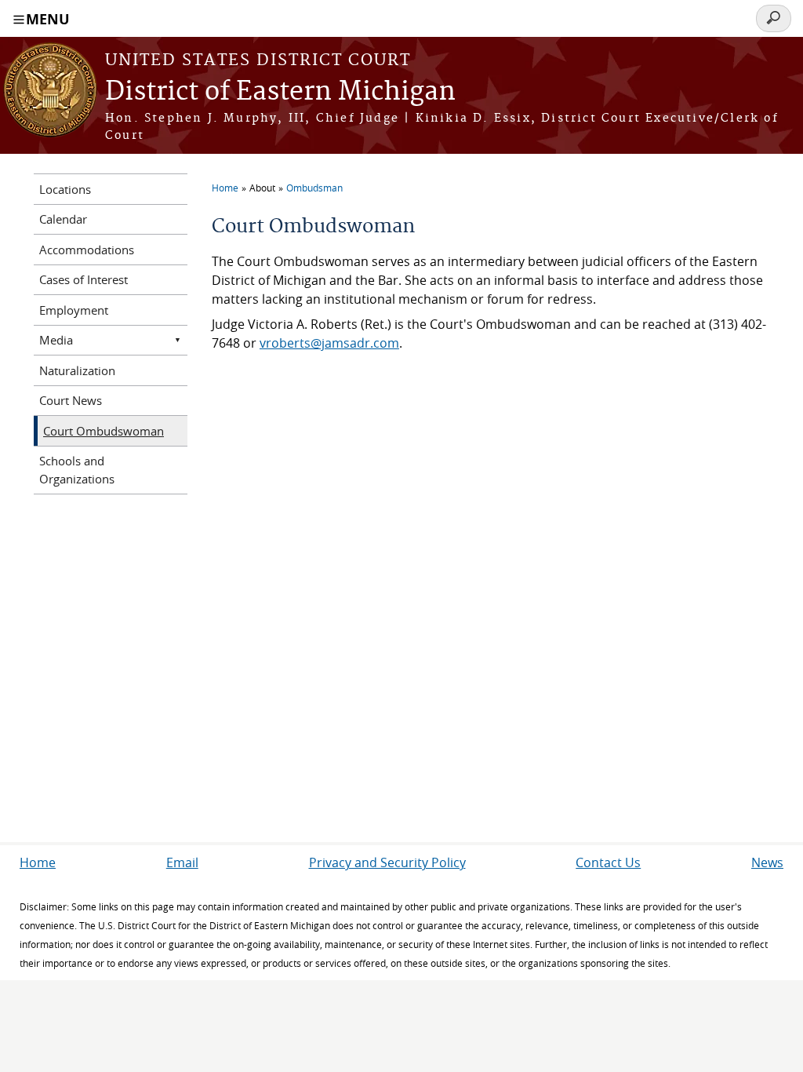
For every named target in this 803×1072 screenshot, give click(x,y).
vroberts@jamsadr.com (329, 343)
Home (225, 187)
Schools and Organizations (76, 470)
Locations (65, 189)
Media (56, 340)
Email (182, 862)
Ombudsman (314, 187)
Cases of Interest (83, 279)
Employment (73, 310)
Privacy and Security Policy (387, 862)
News (767, 862)
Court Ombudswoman (103, 431)
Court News (70, 400)
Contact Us (608, 862)
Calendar (63, 219)
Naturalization (77, 370)
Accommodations (86, 249)
